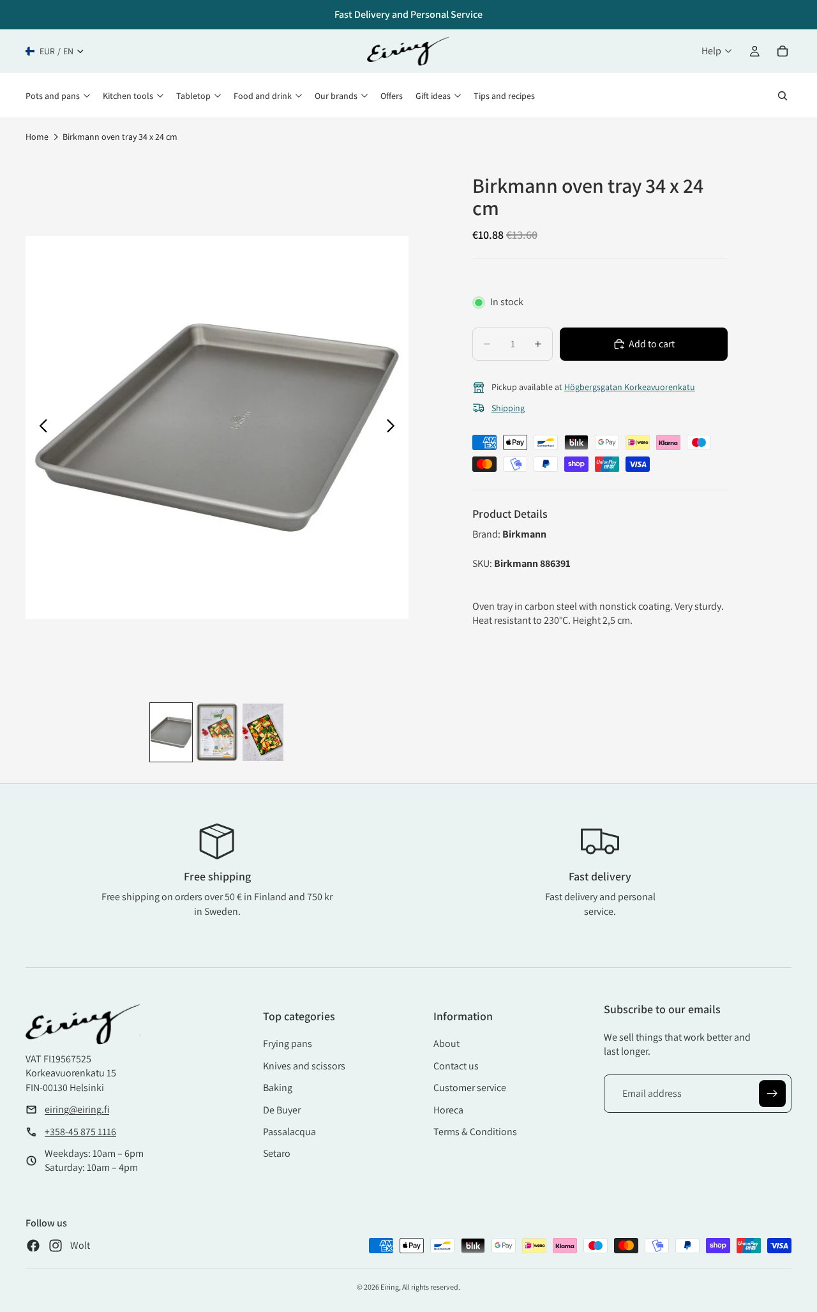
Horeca (448, 1110)
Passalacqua (289, 1131)
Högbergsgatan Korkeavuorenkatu (629, 387)
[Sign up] (772, 1093)
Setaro (276, 1153)
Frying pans (287, 1043)
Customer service (469, 1087)
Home (37, 136)
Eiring (389, 1287)
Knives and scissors (304, 1066)
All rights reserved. (431, 1287)
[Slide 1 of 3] (171, 732)
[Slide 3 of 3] (263, 732)
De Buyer (282, 1110)
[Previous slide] (40, 428)
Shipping (508, 408)
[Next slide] (394, 428)
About (446, 1043)
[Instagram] (55, 1245)
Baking (277, 1087)
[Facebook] (33, 1245)
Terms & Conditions (475, 1131)
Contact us (456, 1066)
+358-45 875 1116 (80, 1131)
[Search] (782, 96)
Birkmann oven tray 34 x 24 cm (120, 136)
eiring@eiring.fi (77, 1109)
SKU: (483, 563)
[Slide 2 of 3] (217, 732)
